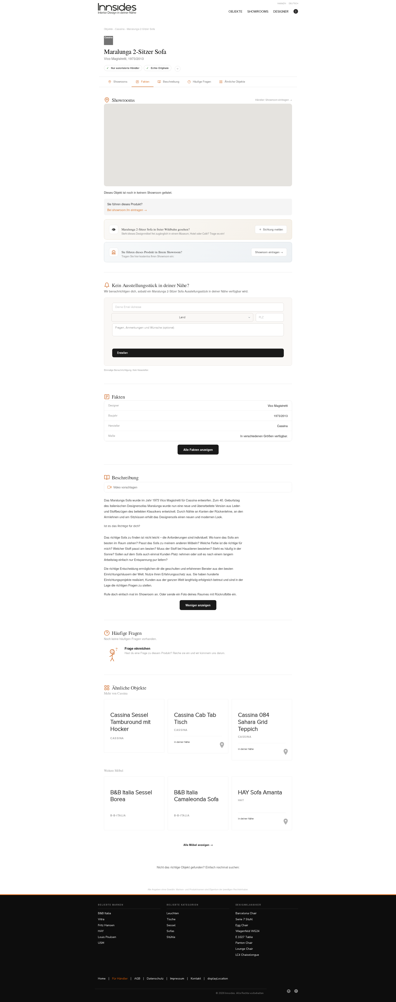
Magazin (281, 3)
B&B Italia (104, 913)
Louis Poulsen (107, 937)
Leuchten (173, 913)
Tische (171, 919)
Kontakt (196, 979)
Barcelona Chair (246, 913)
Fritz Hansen (106, 925)
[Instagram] (289, 991)
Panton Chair (244, 943)
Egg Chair (242, 925)
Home (102, 979)
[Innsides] (124, 8)
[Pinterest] (296, 991)
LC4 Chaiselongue (247, 955)
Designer (281, 12)
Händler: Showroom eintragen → (273, 99)
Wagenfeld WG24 (247, 931)
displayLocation (217, 979)
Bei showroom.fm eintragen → (127, 210)
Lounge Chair (244, 949)
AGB (137, 979)
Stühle (171, 937)
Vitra (101, 919)
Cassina (120, 29)
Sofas (170, 931)
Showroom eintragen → (269, 252)
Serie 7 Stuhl (244, 919)
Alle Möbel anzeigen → (198, 845)
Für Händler (120, 979)
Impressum (177, 979)
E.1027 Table (244, 937)
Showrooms (257, 12)
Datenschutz (155, 979)
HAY (101, 931)
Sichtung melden (273, 229)
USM (101, 943)
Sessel (171, 925)
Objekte (235, 12)
